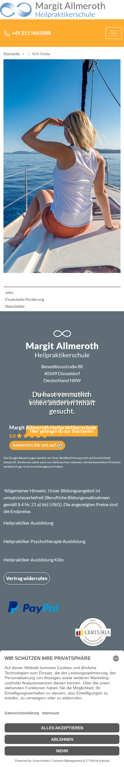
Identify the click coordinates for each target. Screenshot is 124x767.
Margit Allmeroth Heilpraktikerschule (52, 427)
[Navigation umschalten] (114, 33)
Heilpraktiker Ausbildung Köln (33, 559)
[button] (63, 437)
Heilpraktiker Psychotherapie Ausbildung (44, 541)
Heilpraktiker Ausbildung (28, 522)
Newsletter (15, 306)
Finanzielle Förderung (24, 299)
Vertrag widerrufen (26, 578)
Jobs (9, 292)
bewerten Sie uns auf (34, 444)
